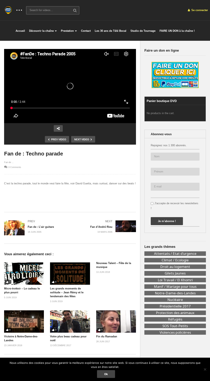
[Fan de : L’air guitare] (35, 228)
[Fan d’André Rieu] (105, 226)
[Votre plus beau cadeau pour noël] (70, 321)
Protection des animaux (175, 313)
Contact (86, 30)
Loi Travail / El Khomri (175, 280)
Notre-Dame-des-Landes (175, 293)
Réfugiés (175, 319)
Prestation (67, 30)
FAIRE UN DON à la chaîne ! (177, 30)
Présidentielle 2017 (175, 306)
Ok (106, 374)
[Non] (205, 369)
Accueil (20, 30)
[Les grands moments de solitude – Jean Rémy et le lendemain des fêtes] (70, 273)
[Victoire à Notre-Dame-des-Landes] (24, 321)
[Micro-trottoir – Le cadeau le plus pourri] (24, 273)
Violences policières (175, 332)
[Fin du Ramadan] (116, 321)
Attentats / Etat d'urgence (175, 253)
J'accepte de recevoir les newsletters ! (174, 206)
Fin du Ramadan (106, 336)
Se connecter (199, 10)
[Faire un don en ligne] (175, 75)
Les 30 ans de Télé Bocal (110, 30)
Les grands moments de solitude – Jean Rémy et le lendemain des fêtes (66, 292)
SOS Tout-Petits (175, 326)
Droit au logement (175, 266)
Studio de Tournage (142, 30)
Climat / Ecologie (175, 260)
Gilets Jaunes (175, 273)
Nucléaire (175, 299)
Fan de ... (9, 162)
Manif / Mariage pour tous (175, 286)
